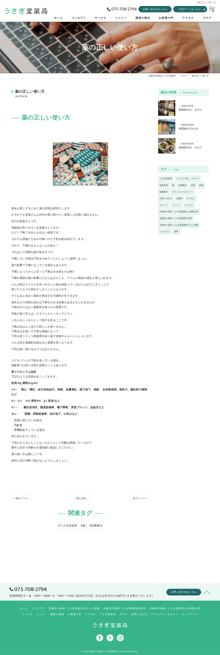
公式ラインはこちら (190, 9)
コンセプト (165, 231)
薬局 (176, 231)
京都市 (179, 198)
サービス (189, 205)
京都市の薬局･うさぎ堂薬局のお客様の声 (179, 211)
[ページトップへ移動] (207, 592)
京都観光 (182, 185)
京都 (193, 185)
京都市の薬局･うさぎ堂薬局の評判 (176, 218)
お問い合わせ (166, 198)
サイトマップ (190, 614)
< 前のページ (21, 498)
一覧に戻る (80, 498)
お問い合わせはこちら (155, 9)
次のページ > (140, 498)
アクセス (191, 198)
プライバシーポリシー (182, 192)
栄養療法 (164, 192)
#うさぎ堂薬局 (67, 525)
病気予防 (164, 185)
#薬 (83, 525)
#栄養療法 (95, 525)
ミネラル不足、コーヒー (187, 178)
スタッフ (164, 205)
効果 (201, 185)
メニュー (176, 205)
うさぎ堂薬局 (166, 178)
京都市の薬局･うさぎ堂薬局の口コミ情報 (179, 225)
